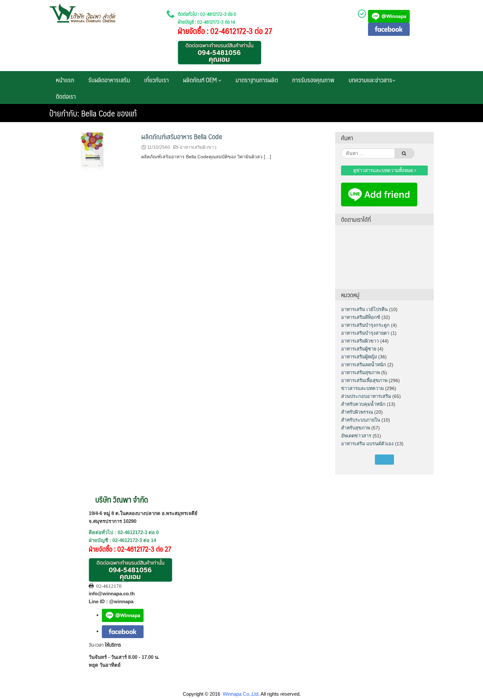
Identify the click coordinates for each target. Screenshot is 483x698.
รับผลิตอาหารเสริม (109, 79)
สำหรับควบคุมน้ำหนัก (363, 404)
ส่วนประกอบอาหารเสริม (366, 396)
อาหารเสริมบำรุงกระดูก (365, 325)
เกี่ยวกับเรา (156, 79)
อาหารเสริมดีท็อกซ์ (360, 317)
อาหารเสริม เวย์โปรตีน (364, 309)
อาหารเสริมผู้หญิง (359, 356)
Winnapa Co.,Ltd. (241, 694)
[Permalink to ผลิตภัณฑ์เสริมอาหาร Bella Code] (92, 154)
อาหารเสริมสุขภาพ (360, 372)
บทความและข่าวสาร (370, 79)
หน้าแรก (65, 79)
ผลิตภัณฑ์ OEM (200, 79)
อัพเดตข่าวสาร (356, 435)
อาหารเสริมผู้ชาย (358, 348)
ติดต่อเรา (66, 96)
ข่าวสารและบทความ (362, 388)
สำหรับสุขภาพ (355, 427)
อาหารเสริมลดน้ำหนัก (363, 364)
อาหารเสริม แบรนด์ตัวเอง (367, 443)
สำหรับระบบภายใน (360, 420)
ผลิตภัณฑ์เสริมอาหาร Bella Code (181, 136)
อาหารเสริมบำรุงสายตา (365, 333)
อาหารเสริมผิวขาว (198, 147)
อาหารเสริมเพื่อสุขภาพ (364, 380)
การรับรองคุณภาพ (313, 79)
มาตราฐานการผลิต (257, 79)
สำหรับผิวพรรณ (357, 412)
